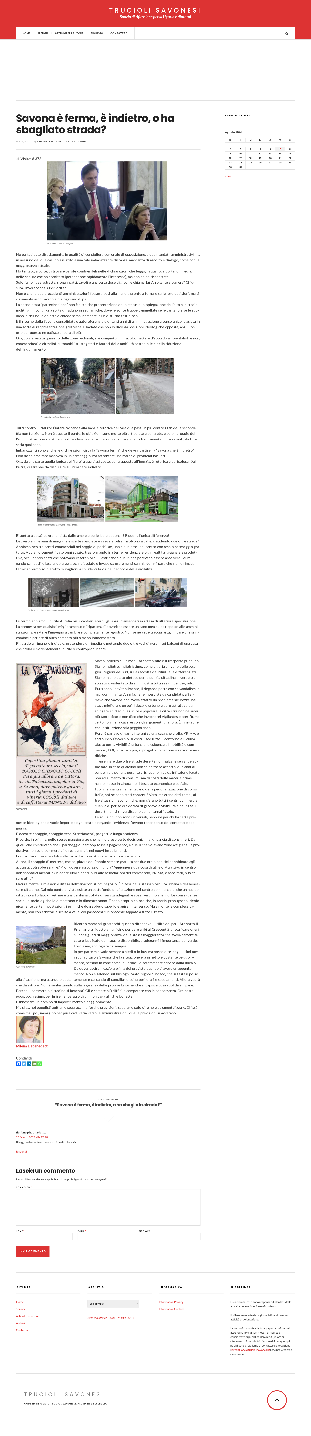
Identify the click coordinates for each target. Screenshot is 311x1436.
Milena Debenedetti (32, 1046)
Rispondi (21, 1151)
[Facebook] (18, 1063)
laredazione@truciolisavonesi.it (250, 1349)
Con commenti (77, 141)
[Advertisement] (155, 66)
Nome (20, 1231)
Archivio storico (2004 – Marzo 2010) (110, 1317)
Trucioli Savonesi (49, 141)
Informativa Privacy (171, 1302)
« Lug (228, 176)
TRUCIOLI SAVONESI (155, 10)
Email (82, 1231)
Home (26, 33)
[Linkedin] (29, 1063)
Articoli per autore (69, 33)
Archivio (97, 33)
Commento (24, 1187)
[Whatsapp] (39, 1063)
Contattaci (119, 33)
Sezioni (42, 33)
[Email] (34, 1063)
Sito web (144, 1231)
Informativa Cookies (171, 1309)
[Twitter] (24, 1063)
